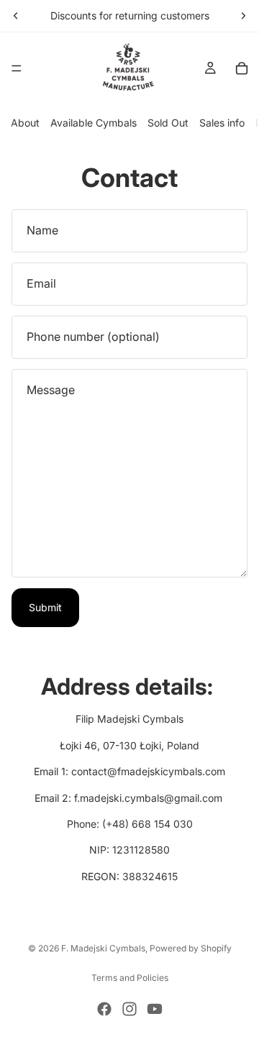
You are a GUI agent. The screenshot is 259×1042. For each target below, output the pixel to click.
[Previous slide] (16, 16)
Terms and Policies (129, 977)
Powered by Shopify (191, 948)
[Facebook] (104, 1009)
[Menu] (16, 68)
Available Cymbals (93, 122)
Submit (45, 607)
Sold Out (167, 122)
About (25, 122)
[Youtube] (154, 1009)
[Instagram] (129, 1009)
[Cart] (242, 68)
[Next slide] (243, 16)
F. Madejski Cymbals (103, 948)
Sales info (222, 122)
